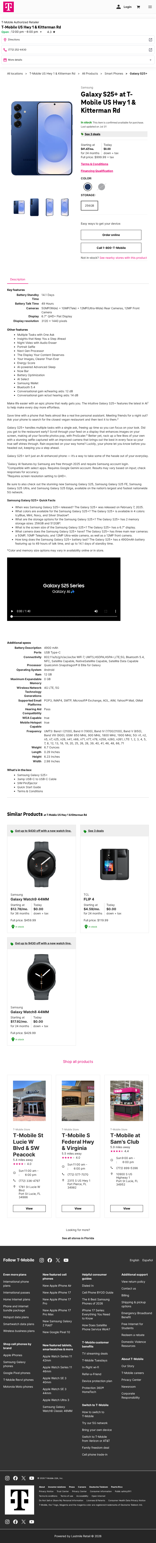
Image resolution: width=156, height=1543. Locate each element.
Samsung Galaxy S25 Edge (55, 488)
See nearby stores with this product (123, 257)
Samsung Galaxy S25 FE (111, 484)
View (29, 1208)
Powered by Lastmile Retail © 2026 (78, 1536)
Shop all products (78, 1061)
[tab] (17, 279)
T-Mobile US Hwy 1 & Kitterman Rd (52, 73)
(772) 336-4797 (29, 1180)
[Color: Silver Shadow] (101, 186)
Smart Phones (114, 73)
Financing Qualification (97, 170)
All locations (15, 73)
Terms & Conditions (94, 164)
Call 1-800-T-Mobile (111, 247)
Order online (111, 235)
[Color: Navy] (88, 186)
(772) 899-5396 (127, 1168)
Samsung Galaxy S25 (79, 484)
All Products (90, 73)
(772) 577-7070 (77, 1174)
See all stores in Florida (78, 1238)
